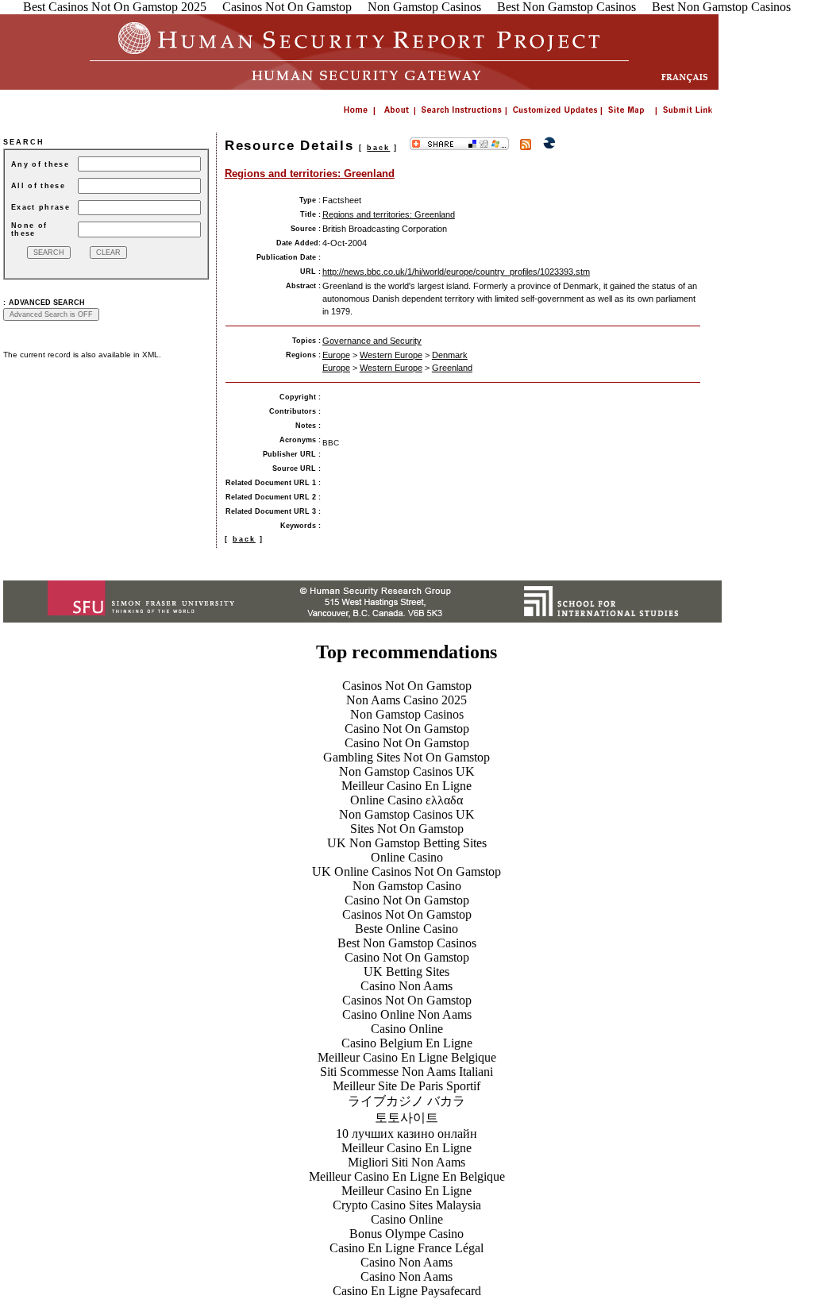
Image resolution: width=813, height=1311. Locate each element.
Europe (336, 355)
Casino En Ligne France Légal (406, 1248)
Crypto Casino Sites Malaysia (407, 1205)
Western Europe (391, 355)
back (378, 148)
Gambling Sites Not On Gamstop (406, 757)
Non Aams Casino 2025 (406, 700)
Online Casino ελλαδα (406, 800)
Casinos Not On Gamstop (407, 685)
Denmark (450, 355)
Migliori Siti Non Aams (406, 1162)
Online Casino (407, 857)
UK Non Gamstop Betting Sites (407, 843)
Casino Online (407, 1028)
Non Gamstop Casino (407, 886)
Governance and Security (372, 340)
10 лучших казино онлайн (406, 1133)
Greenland (452, 367)
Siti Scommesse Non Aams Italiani (406, 1071)
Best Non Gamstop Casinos (406, 943)
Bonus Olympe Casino (406, 1233)
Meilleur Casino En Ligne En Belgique (407, 1176)
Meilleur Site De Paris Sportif (406, 1086)
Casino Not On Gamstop (407, 728)
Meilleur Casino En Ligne (406, 785)
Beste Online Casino (406, 928)
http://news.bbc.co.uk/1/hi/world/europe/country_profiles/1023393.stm (456, 271)
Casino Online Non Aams (407, 1014)
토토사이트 (406, 1117)
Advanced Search (47, 303)
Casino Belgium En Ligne (406, 1043)
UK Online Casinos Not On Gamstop (406, 871)
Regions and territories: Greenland (310, 173)
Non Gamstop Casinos (407, 714)
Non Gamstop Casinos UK (407, 771)
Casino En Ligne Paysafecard (407, 1291)
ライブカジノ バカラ (406, 1101)
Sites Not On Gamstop (407, 828)
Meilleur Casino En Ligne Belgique (407, 1057)
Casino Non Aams (406, 986)
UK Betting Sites (406, 971)
